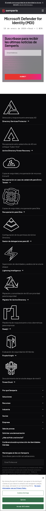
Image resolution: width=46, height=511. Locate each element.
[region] (23, 493)
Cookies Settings (23, 493)
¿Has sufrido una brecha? (12, 438)
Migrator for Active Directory (14, 300)
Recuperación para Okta (12, 212)
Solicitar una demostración (13, 433)
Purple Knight (8, 356)
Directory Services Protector (14, 121)
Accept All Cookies (23, 506)
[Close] (43, 478)
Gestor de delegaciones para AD (15, 241)
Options (23, 500)
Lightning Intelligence (11, 271)
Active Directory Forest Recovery (16, 151)
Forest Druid (7, 382)
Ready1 (5, 329)
